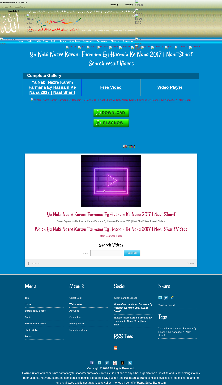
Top (27, 297)
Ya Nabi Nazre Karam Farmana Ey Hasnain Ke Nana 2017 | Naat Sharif (111, 214)
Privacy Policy (76, 323)
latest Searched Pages (111, 236)
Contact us (75, 317)
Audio (28, 317)
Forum (28, 336)
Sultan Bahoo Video (35, 323)
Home (28, 304)
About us (74, 310)
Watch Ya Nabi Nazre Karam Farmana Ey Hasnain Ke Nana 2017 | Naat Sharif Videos (111, 229)
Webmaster (75, 304)
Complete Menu (78, 330)
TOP (192, 263)
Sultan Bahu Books (35, 310)
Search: (86, 253)
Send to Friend (166, 305)
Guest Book (75, 297)
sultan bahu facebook (125, 297)
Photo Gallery (32, 330)
